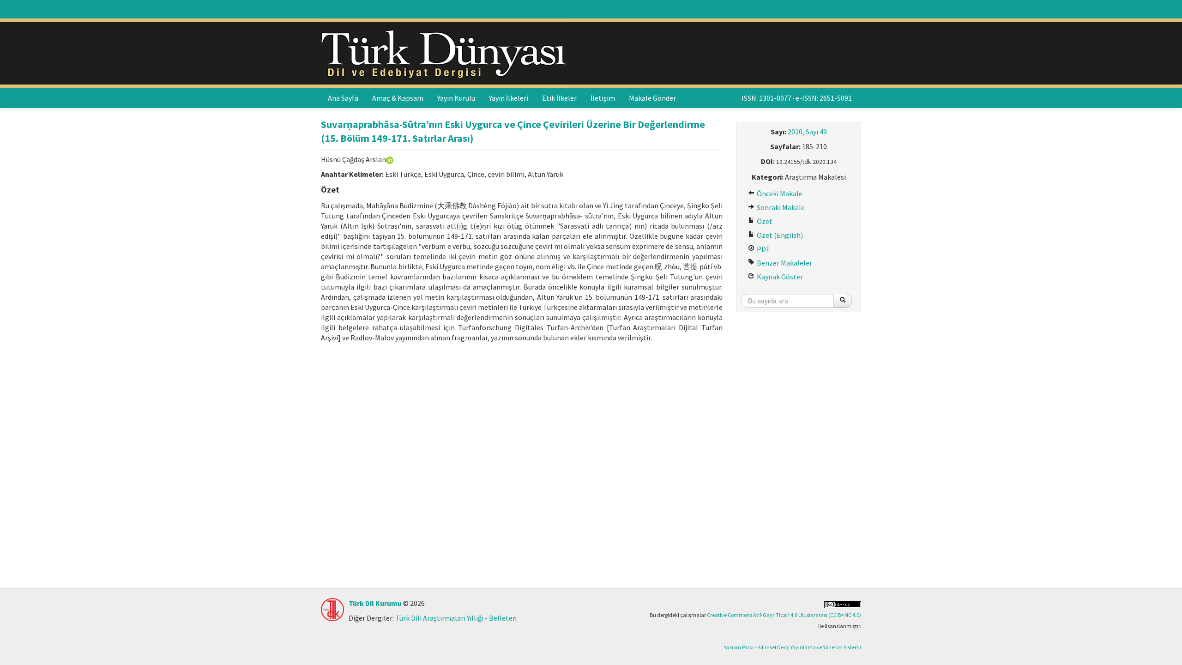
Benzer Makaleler (783, 262)
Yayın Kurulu (456, 98)
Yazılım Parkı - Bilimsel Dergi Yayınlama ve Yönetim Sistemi (792, 647)
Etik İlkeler (559, 98)
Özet (763, 221)
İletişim (603, 98)
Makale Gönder (652, 98)
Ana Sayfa (343, 98)
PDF (762, 249)
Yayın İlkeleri (508, 98)
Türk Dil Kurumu (375, 603)
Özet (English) (779, 235)
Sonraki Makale (780, 207)
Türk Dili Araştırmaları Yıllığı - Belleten (456, 618)
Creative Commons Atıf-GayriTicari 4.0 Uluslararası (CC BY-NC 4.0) (784, 614)
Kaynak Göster (779, 276)
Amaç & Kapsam (397, 98)
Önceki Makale (778, 193)
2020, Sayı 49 (807, 131)
